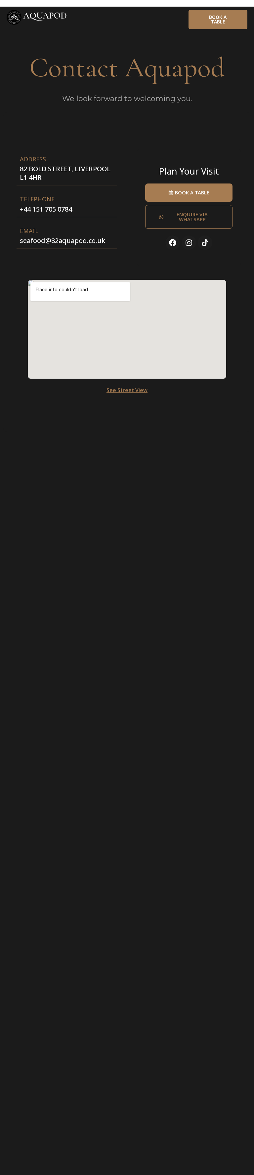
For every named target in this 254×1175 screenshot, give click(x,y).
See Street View (127, 390)
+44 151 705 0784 (46, 209)
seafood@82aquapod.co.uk (62, 240)
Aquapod (45, 15)
